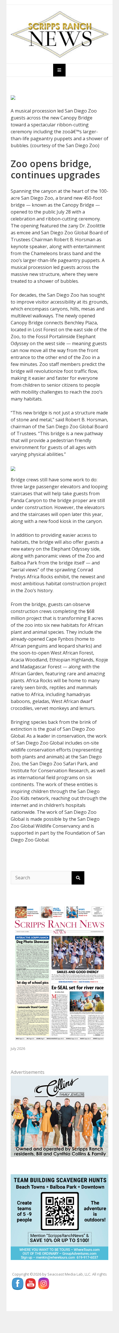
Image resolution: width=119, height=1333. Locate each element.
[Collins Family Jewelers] (60, 1116)
